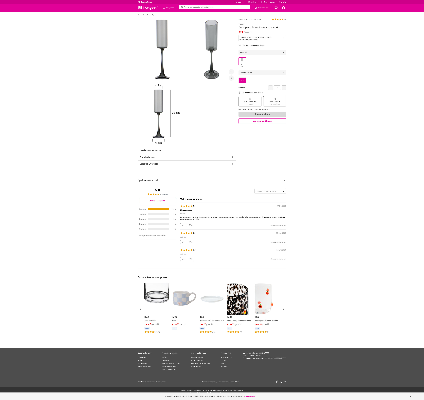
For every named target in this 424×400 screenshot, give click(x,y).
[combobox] (270, 191)
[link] (156, 308)
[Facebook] (277, 382)
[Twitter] (280, 382)
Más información (250, 396)
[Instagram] (285, 382)
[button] (278, 19)
